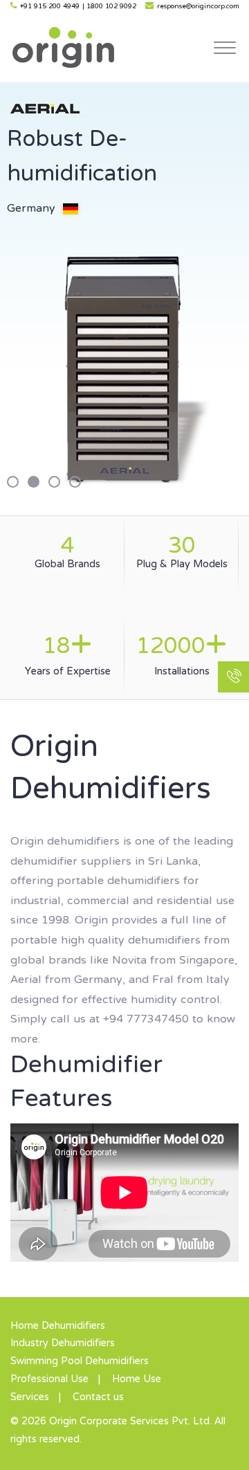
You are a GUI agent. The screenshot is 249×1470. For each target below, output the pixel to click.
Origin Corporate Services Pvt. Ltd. (63, 47)
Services (29, 1397)
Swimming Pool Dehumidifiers (79, 1361)
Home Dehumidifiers (57, 1326)
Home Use (136, 1379)
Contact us (98, 1397)
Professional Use (49, 1379)
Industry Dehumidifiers (62, 1343)
